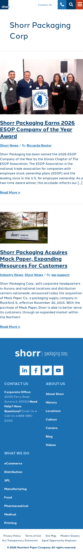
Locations (53, 411)
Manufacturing (15, 489)
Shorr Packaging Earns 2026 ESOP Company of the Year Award (37, 129)
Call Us (10, 415)
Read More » (10, 192)
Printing (10, 523)
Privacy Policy (12, 535)
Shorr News (9, 145)
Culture (51, 419)
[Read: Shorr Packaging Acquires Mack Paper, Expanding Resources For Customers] (24, 227)
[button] (71, 4)
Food (8, 497)
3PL (7, 480)
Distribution (13, 472)
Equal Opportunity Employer (59, 540)
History (51, 402)
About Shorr (55, 394)
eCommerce (13, 463)
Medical (10, 514)
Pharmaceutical (16, 506)
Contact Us (45, 4)
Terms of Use (33, 535)
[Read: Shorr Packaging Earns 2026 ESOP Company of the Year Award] (41, 86)
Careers (51, 428)
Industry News (11, 274)
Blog (49, 436)
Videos (51, 445)
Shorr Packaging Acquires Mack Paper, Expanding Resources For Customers (33, 258)
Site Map (50, 535)
